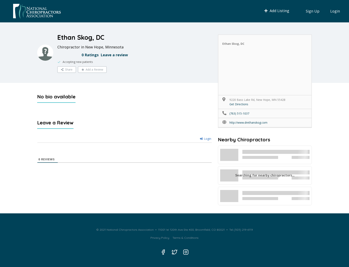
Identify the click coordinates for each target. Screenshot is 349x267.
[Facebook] (163, 252)
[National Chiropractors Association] (35, 11)
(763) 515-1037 (239, 113)
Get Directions (238, 104)
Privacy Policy (159, 238)
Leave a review (114, 54)
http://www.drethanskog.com (248, 122)
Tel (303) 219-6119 (240, 230)
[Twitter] (174, 252)
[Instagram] (185, 252)
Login (335, 11)
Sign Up (313, 11)
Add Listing (279, 10)
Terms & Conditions (185, 238)
